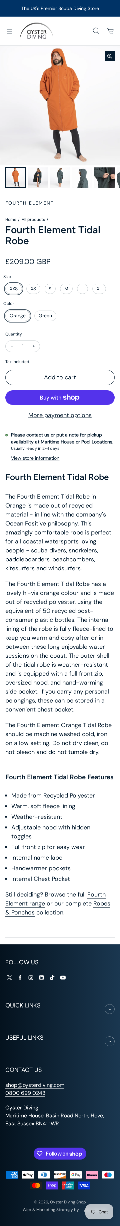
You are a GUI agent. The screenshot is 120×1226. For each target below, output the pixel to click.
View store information (35, 458)
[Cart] (111, 31)
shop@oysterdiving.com (34, 1085)
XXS (14, 289)
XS (33, 289)
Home (10, 219)
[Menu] (9, 31)
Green (45, 316)
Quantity (13, 334)
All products (33, 219)
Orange (18, 316)
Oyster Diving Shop (68, 1202)
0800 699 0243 (25, 1092)
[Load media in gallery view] (15, 177)
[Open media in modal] (110, 56)
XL (99, 289)
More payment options (60, 415)
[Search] (96, 31)
